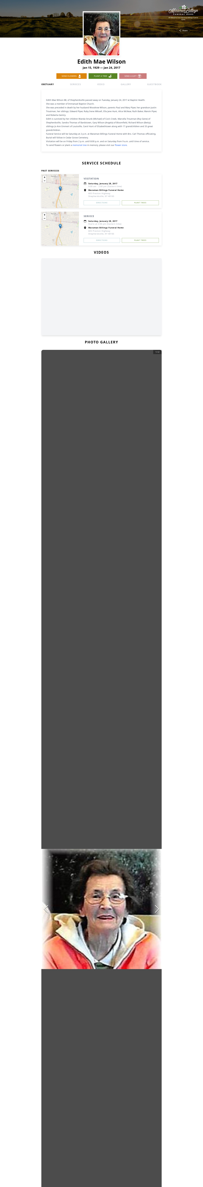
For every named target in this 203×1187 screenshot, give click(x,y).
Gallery (126, 84)
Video (101, 84)
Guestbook (154, 84)
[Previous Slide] (46, 909)
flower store (121, 145)
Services (75, 84)
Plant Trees (140, 203)
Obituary (47, 84)
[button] (60, 188)
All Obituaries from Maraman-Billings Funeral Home (183, 19)
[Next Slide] (157, 909)
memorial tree (79, 145)
